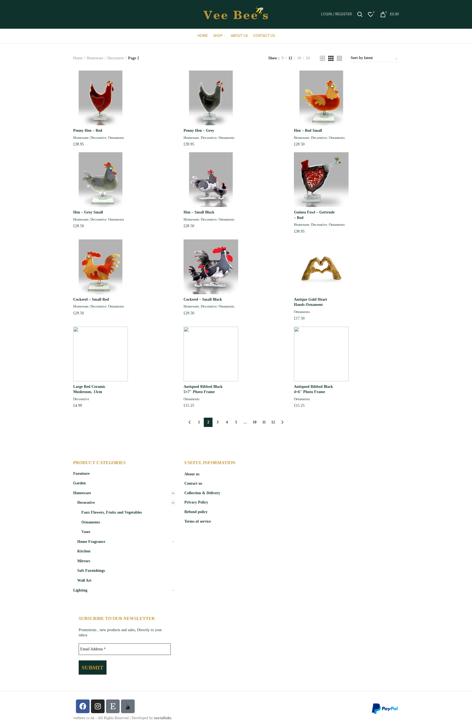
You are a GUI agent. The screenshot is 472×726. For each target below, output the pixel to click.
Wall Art (84, 580)
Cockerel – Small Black (203, 299)
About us (191, 474)
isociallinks (162, 718)
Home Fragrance (91, 542)
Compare (174, 79)
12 (273, 422)
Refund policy (196, 512)
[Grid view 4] (339, 58)
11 (264, 422)
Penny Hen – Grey (199, 130)
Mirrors (83, 561)
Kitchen (83, 551)
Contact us (193, 483)
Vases (85, 532)
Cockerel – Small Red (91, 299)
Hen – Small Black (199, 212)
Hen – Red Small (308, 130)
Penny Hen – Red (87, 130)
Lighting (80, 590)
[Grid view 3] (331, 58)
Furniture (81, 474)
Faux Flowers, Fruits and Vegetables (111, 512)
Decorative (115, 58)
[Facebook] (83, 706)
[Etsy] (113, 706)
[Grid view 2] (322, 58)
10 (254, 422)
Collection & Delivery (202, 493)
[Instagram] (98, 706)
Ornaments (116, 138)
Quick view (174, 92)
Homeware (95, 58)
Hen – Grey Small (88, 212)
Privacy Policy (196, 502)
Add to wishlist (174, 104)
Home (77, 58)
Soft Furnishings (91, 571)
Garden (79, 483)
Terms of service (197, 521)
